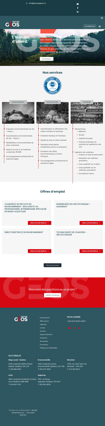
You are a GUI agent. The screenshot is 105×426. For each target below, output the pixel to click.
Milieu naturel (44, 321)
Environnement (45, 317)
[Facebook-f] (78, 8)
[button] (99, 26)
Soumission (43, 338)
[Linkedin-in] (78, 12)
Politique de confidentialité (48, 348)
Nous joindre (44, 341)
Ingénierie (43, 324)
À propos (43, 331)
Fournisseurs (44, 344)
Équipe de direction (46, 334)
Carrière (42, 328)
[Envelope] (78, 4)
